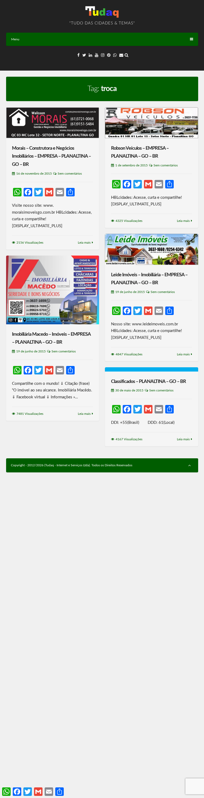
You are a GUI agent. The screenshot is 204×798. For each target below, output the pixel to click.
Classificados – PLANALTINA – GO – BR (148, 381)
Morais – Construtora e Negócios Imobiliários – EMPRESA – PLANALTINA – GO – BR (51, 156)
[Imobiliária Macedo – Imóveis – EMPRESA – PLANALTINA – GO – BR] (52, 290)
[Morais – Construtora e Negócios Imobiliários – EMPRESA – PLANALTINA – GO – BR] (52, 123)
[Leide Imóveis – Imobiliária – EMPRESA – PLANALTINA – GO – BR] (151, 249)
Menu (15, 39)
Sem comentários (70, 173)
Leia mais (84, 242)
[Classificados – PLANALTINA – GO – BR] (151, 369)
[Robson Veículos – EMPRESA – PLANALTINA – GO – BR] (151, 123)
